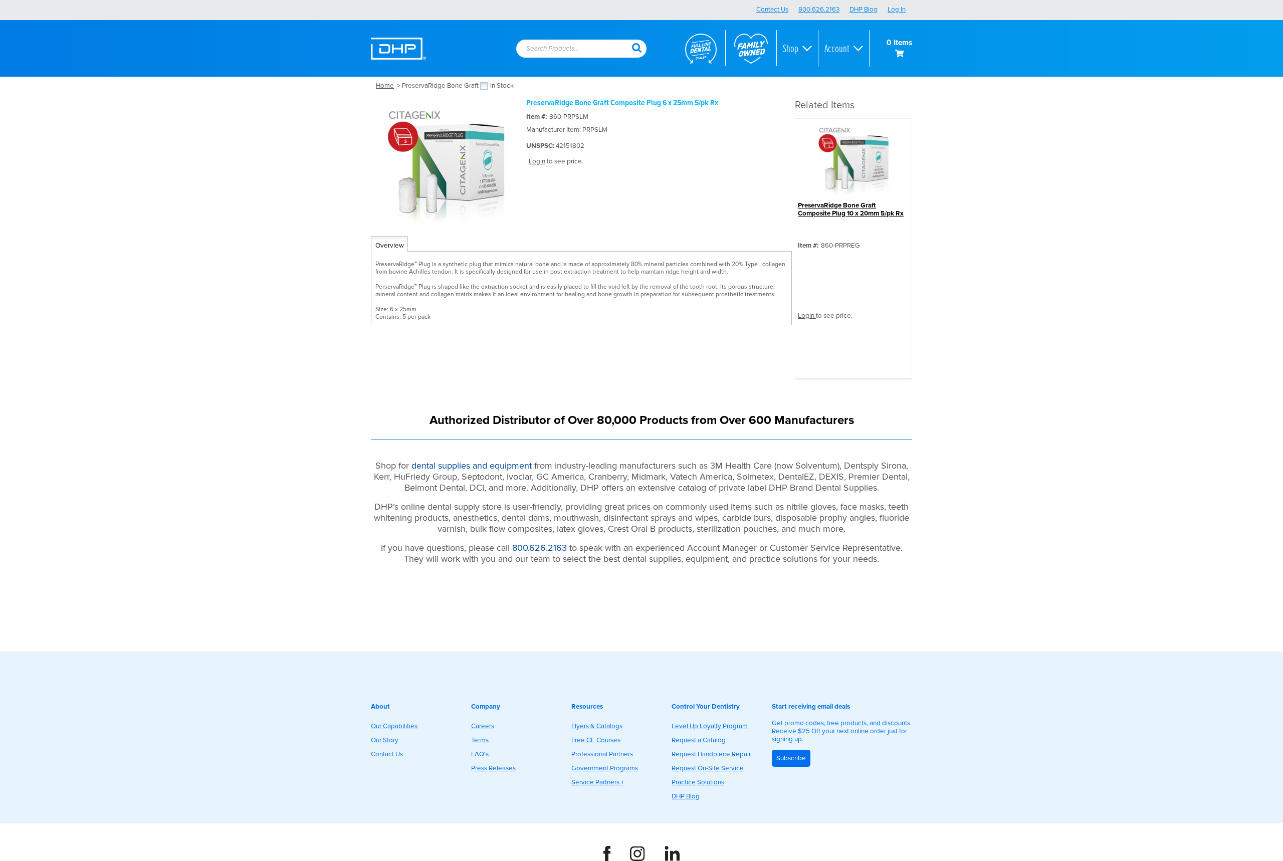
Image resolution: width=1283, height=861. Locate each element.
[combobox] (573, 49)
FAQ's (480, 754)
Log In (897, 10)
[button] (636, 47)
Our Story (384, 740)
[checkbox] (484, 86)
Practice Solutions (698, 782)
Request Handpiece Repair (711, 754)
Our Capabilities (394, 726)
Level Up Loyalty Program (710, 726)
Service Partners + (597, 782)
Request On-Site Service (708, 768)
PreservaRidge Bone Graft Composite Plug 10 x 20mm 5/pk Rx (851, 209)
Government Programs (604, 768)
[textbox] (568, 49)
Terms (480, 740)
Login (537, 161)
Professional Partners (602, 754)
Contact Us (772, 10)
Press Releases (493, 768)
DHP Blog (863, 10)
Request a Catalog (699, 740)
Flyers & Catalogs (596, 726)
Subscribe (791, 758)
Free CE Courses (595, 740)
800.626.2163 (818, 10)
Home (385, 86)
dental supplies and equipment (471, 465)
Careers (482, 726)
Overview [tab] (389, 246)
